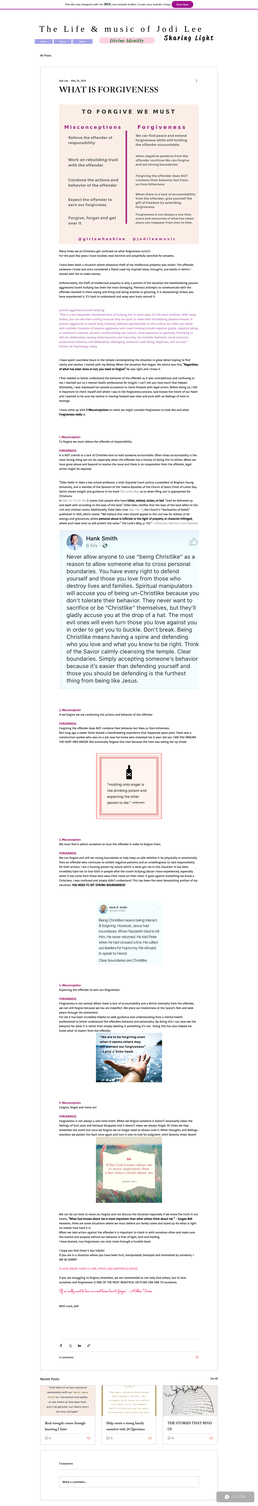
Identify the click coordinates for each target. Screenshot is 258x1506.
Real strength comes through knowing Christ (65, 1427)
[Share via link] (88, 1345)
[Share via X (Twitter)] (70, 1345)
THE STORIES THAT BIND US (190, 1427)
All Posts (45, 55)
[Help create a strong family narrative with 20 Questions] (129, 1400)
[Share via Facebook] (61, 1345)
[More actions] (196, 80)
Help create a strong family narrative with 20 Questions (125, 1427)
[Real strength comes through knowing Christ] (67, 1400)
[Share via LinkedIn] (79, 1345)
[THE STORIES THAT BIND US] (190, 1400)
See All (214, 1378)
